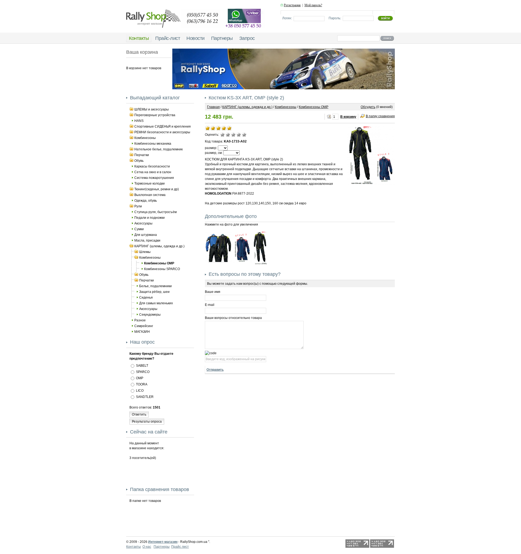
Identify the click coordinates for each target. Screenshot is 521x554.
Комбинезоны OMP (159, 263)
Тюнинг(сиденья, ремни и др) (156, 189)
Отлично (244, 134)
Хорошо (239, 134)
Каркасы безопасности (152, 166)
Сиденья (146, 297)
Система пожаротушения (154, 178)
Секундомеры (150, 314)
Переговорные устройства (154, 115)
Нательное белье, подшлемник (158, 149)
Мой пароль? (313, 5)
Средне (233, 134)
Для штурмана (145, 235)
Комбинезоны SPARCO (162, 269)
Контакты (133, 547)
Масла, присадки (147, 240)
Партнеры (162, 547)
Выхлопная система (150, 195)
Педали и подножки (149, 218)
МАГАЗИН (142, 332)
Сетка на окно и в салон (152, 172)
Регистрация (292, 5)
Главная (213, 107)
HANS (139, 121)
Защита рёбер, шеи (154, 292)
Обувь (139, 161)
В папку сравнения (380, 116)
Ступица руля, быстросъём (155, 212)
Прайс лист (180, 547)
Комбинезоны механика (152, 143)
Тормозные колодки (149, 183)
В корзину (348, 117)
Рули (138, 206)
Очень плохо (222, 134)
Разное (140, 320)
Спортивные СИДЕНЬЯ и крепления (162, 126)
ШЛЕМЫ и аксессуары (151, 109)
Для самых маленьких (156, 303)
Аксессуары (143, 223)
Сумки (139, 229)
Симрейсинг (143, 326)
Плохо (228, 134)
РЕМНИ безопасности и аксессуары (162, 132)
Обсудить (368, 107)
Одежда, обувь (145, 200)
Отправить (215, 370)
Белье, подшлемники (155, 286)
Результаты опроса (147, 421)
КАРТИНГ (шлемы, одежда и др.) (159, 246)
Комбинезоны (145, 138)
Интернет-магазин (162, 542)
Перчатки (141, 155)
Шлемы (145, 252)
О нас (146, 547)
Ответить (139, 414)
